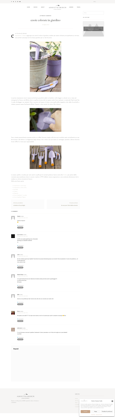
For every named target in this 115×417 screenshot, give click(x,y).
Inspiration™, (18, 35)
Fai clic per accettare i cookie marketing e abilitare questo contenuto (93, 29)
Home (28, 7)
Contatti (77, 404)
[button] (112, 401)
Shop (76, 402)
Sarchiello (16, 189)
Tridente (15, 191)
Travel (78, 7)
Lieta (18, 254)
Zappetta (16, 193)
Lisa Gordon (20, 234)
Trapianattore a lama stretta (20, 187)
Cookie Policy (93, 414)
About (43, 7)
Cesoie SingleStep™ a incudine (20, 195)
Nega (95, 411)
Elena (18, 311)
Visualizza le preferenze (107, 411)
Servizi (35, 7)
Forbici (65, 175)
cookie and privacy (99, 414)
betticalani (19, 328)
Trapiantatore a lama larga (20, 185)
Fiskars (24, 35)
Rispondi (20, 227)
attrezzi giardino (45, 15)
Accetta (85, 411)
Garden (71, 7)
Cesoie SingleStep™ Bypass (20, 197)
